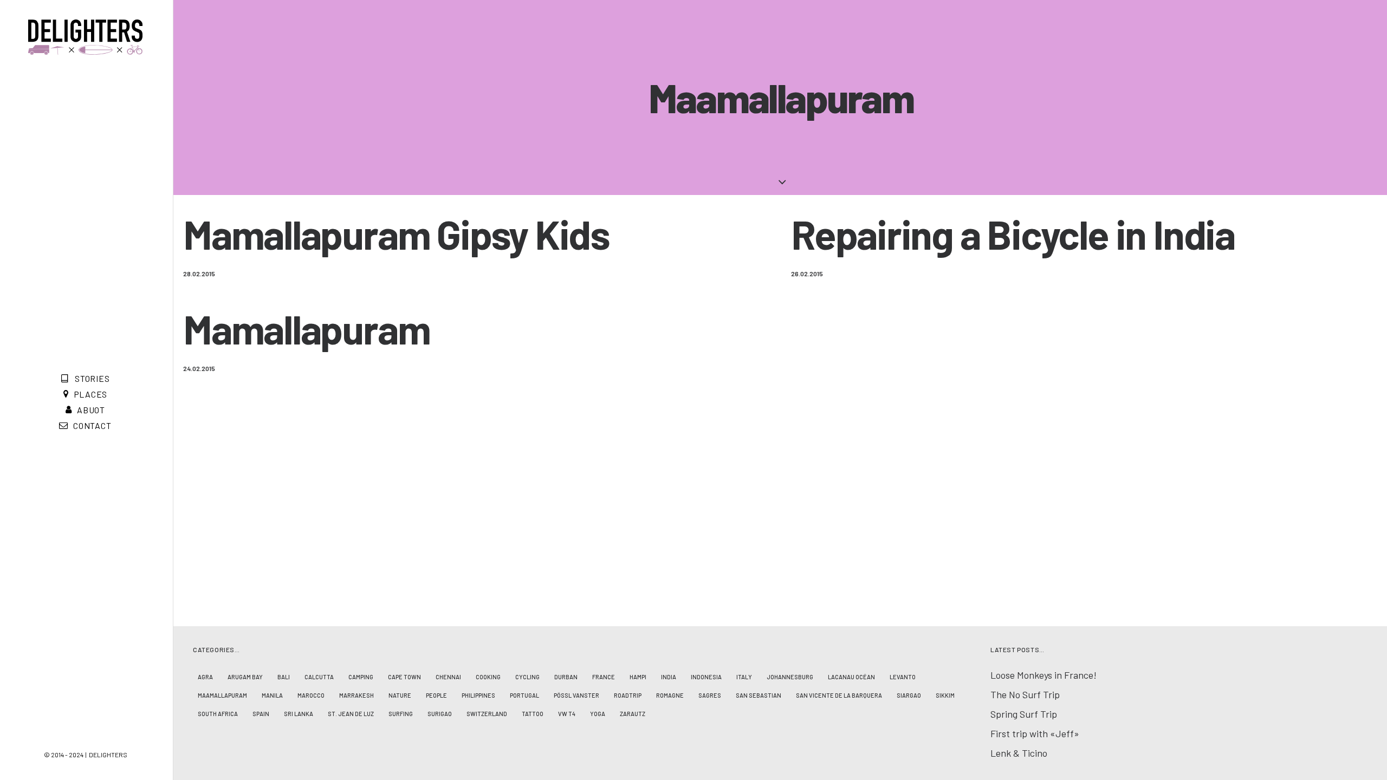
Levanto (903, 676)
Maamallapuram (222, 695)
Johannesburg (790, 676)
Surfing (400, 713)
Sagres (709, 695)
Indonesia (706, 676)
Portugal (524, 695)
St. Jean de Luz (351, 713)
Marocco (311, 695)
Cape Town (404, 676)
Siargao (909, 695)
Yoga (597, 713)
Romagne (670, 695)
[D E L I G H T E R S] (85, 37)
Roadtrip (627, 695)
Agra (205, 676)
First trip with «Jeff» (1034, 733)
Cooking (488, 676)
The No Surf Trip (1025, 694)
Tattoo (532, 713)
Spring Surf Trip (1023, 714)
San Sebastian (758, 695)
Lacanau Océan (851, 676)
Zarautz (632, 713)
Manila (272, 695)
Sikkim (945, 695)
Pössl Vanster (576, 695)
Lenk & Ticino (1018, 753)
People (436, 695)
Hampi (638, 676)
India (668, 676)
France (603, 676)
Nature (399, 695)
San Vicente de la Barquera (839, 695)
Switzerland (486, 713)
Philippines (478, 695)
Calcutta (319, 676)
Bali (283, 676)
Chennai (448, 676)
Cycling (527, 676)
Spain (260, 713)
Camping (360, 676)
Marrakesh (356, 695)
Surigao (439, 713)
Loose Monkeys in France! (1043, 675)
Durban (566, 676)
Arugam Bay (245, 676)
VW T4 (566, 713)
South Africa (218, 713)
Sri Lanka (298, 713)
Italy (744, 676)
